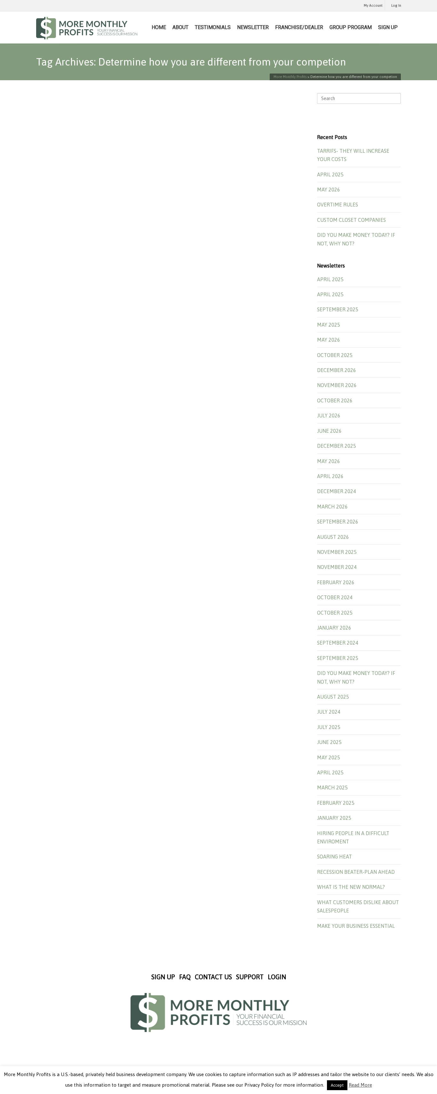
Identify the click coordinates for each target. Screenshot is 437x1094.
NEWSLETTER (253, 27)
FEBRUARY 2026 (335, 582)
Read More (360, 1085)
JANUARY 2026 (334, 628)
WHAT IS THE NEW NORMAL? (351, 887)
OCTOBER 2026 (335, 400)
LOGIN (277, 977)
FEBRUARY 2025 (335, 803)
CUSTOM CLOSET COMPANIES (351, 220)
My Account (373, 5)
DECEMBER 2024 (336, 491)
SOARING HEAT (334, 856)
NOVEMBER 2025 (337, 552)
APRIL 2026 (330, 476)
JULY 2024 (328, 712)
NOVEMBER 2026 (337, 385)
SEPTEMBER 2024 (337, 643)
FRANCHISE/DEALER (299, 27)
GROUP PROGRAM (351, 27)
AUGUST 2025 (333, 697)
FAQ (185, 977)
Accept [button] (337, 1085)
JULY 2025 (328, 727)
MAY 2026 (328, 189)
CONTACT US (213, 977)
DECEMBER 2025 (336, 446)
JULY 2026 (328, 415)
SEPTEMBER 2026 (337, 521)
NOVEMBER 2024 (337, 567)
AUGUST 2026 (333, 537)
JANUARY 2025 (334, 818)
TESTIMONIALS (213, 27)
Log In (396, 5)
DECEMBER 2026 (336, 370)
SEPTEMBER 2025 (337, 309)
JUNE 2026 (329, 431)
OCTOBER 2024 (335, 597)
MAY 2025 (328, 325)
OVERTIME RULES (337, 204)
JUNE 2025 (329, 742)
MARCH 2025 (332, 787)
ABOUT (180, 27)
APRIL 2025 (330, 174)
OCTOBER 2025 (335, 355)
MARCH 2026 (332, 506)
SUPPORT (250, 977)
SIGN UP (388, 27)
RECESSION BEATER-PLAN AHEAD (356, 872)
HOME (159, 27)
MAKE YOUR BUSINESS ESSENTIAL (356, 926)
